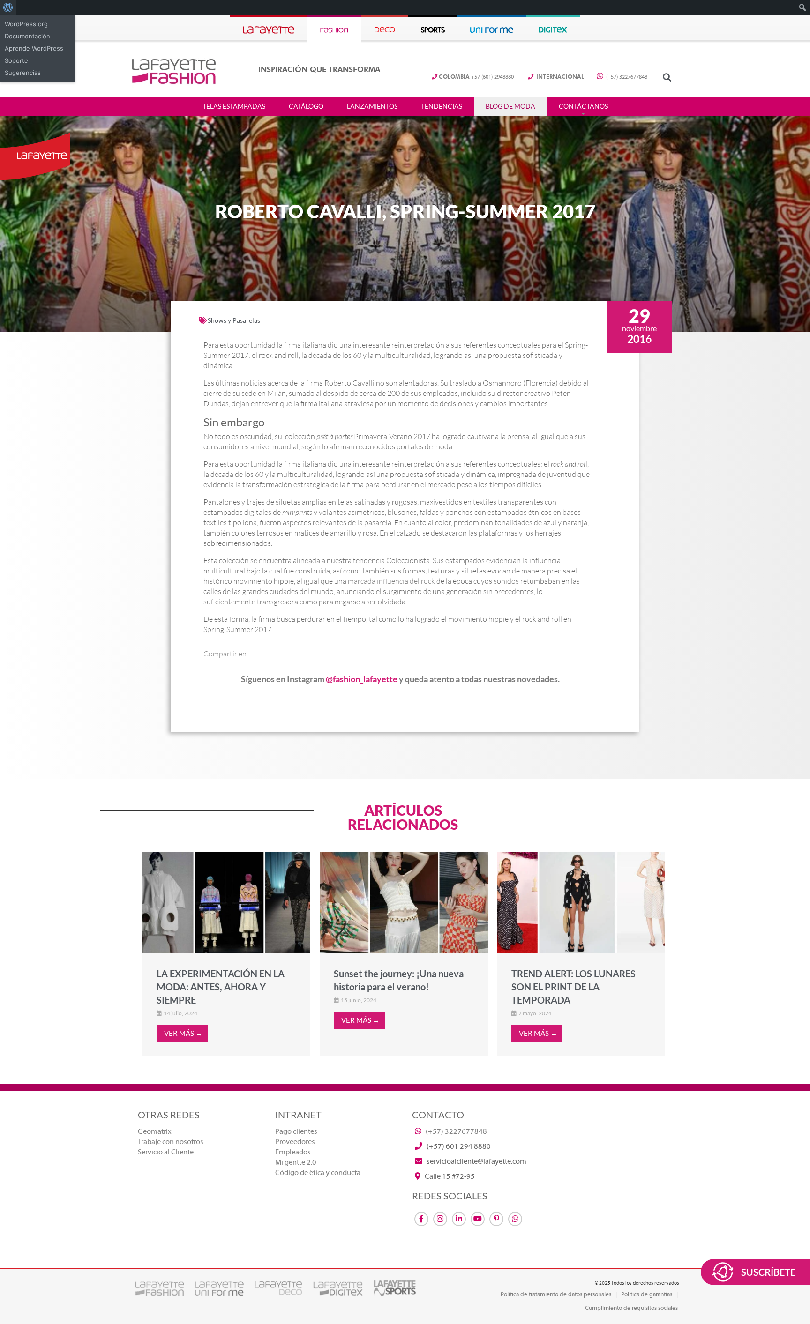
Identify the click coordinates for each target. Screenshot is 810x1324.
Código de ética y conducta (317, 1172)
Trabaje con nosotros (170, 1142)
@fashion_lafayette (362, 679)
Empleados (293, 1152)
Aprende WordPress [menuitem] (34, 48)
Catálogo (306, 106)
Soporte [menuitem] (16, 60)
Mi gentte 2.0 (295, 1162)
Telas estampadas (233, 106)
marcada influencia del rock (391, 581)
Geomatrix (155, 1131)
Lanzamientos (372, 106)
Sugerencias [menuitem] (23, 72)
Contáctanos (583, 106)
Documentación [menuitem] (27, 36)
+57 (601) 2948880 (476, 77)
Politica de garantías (646, 1294)
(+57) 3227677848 (626, 77)
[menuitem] (8, 7)
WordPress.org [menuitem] (26, 24)
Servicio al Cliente (166, 1152)
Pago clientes (296, 1131)
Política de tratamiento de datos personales (556, 1294)
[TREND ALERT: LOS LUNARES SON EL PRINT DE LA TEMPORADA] (581, 902)
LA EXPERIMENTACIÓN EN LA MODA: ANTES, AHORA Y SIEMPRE (221, 986)
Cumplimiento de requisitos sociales (631, 1308)
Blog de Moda (510, 106)
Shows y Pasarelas (234, 320)
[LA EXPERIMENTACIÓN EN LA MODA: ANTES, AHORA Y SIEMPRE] (226, 902)
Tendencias (441, 106)
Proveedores (295, 1142)
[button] (667, 77)
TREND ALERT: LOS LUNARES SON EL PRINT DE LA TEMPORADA (573, 986)
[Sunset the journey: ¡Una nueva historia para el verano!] (404, 902)
